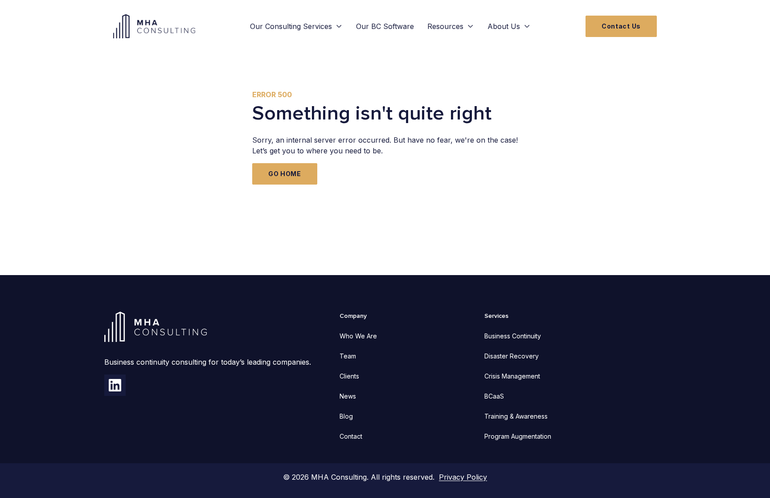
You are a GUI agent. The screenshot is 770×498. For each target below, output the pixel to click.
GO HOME (284, 173)
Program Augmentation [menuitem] (517, 436)
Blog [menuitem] (346, 416)
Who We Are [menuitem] (358, 336)
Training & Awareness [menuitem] (516, 416)
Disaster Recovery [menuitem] (511, 356)
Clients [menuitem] (349, 376)
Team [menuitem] (348, 356)
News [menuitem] (348, 396)
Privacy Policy (463, 477)
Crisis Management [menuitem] (512, 376)
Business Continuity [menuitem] (512, 336)
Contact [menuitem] (351, 436)
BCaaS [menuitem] (494, 396)
